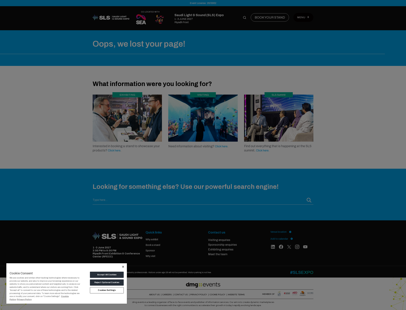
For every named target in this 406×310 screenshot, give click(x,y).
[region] (66, 283)
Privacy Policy (24, 299)
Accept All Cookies (106, 275)
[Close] (123, 267)
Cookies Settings (107, 290)
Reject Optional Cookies (106, 282)
